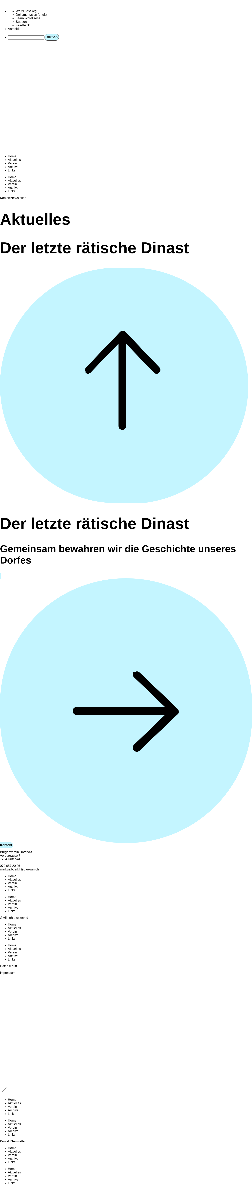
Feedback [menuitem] (23, 25)
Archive (13, 167)
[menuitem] (130, 37)
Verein (12, 163)
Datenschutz (9, 966)
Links (11, 170)
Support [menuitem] (21, 21)
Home (12, 156)
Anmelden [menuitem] (15, 28)
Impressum (7, 972)
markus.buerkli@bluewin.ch (19, 869)
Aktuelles (14, 159)
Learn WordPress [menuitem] (28, 18)
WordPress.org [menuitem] (26, 11)
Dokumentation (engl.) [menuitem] (31, 14)
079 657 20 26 (10, 866)
